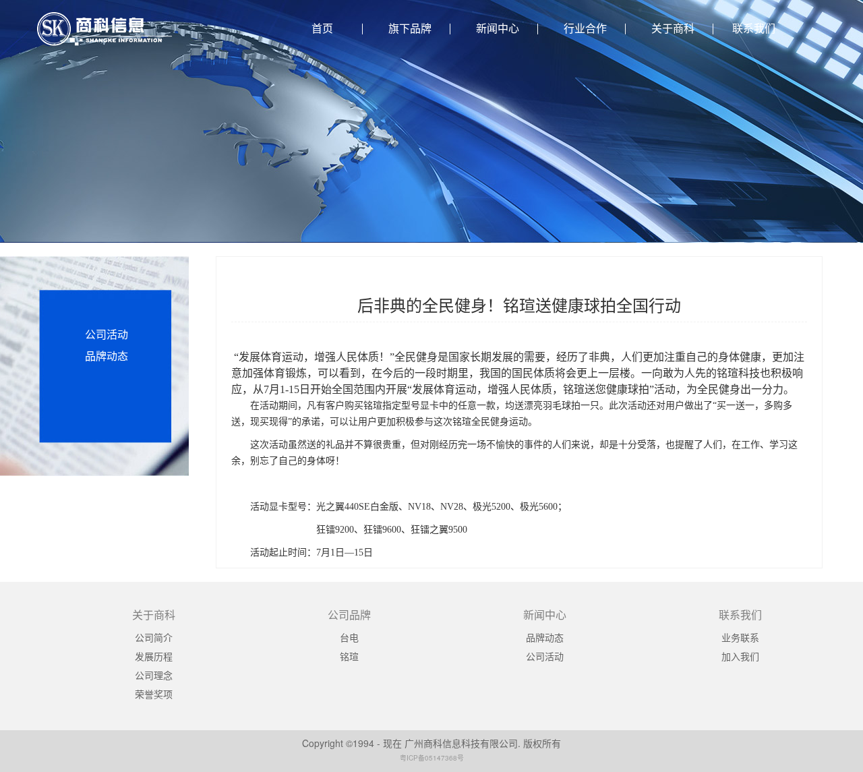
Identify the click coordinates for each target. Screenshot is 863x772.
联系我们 (753, 28)
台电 (349, 637)
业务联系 (740, 637)
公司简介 (154, 637)
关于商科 (672, 28)
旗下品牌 (410, 28)
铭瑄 (349, 656)
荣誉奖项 (154, 694)
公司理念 (154, 675)
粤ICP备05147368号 (432, 758)
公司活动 (106, 334)
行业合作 (585, 28)
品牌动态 (106, 355)
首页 (322, 28)
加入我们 (740, 656)
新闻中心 (497, 28)
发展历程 (154, 656)
